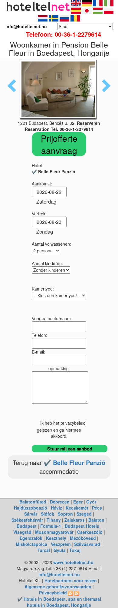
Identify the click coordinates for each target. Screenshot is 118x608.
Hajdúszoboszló (30, 508)
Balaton (96, 520)
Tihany (54, 520)
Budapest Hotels (82, 526)
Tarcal (44, 550)
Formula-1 (50, 526)
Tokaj (74, 550)
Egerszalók (31, 538)
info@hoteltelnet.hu (59, 574)
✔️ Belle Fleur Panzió (74, 462)
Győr (91, 502)
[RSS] (70, 593)
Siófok (47, 514)
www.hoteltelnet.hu (73, 562)
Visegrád (22, 532)
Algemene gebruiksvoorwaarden (58, 586)
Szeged (84, 514)
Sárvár (30, 514)
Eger (78, 502)
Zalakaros (74, 520)
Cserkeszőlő (90, 532)
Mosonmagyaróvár (54, 532)
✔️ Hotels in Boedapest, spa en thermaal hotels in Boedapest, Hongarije (59, 602)
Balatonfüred (32, 502)
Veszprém (60, 544)
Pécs (97, 508)
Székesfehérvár (27, 520)
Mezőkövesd (83, 538)
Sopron (65, 514)
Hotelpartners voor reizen (70, 580)
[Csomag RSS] (76, 593)
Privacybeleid (53, 593)
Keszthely (56, 538)
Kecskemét (77, 508)
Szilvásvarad (87, 544)
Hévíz (56, 508)
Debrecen (60, 502)
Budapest (27, 526)
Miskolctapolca (31, 544)
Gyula (60, 550)
